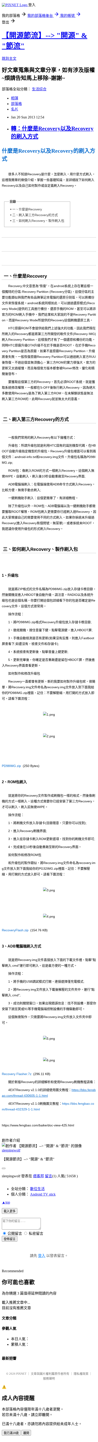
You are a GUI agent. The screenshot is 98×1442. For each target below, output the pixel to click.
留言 (48, 1176)
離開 (26, 1433)
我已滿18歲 (11, 1433)
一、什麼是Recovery (27, 209)
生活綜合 (39, 89)
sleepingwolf (11, 1150)
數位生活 (37, 1189)
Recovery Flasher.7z (16, 1074)
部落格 (16, 104)
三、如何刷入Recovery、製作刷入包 (38, 220)
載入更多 (9, 1211)
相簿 (14, 98)
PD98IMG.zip (11, 766)
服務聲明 (49, 1378)
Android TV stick (43, 1194)
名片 (14, 109)
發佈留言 (9, 1239)
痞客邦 (38, 1176)
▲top (6, 1202)
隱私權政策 (81, 1373)
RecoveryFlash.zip (15, 930)
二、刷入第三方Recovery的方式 (35, 215)
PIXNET (21, 1373)
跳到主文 (9, 58)
